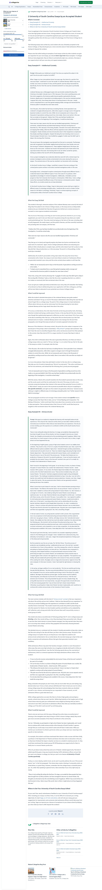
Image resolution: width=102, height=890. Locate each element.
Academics (57, 6)
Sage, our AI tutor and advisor (48, 798)
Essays (29, 6)
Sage (37, 2)
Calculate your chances (86, 2)
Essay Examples (60, 11)
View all (58, 857)
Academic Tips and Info (55, 878)
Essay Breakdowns (70, 843)
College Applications (20, 6)
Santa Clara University (69, 836)
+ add (22, 47)
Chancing (42, 2)
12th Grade (89, 6)
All (12, 6)
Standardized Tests (37, 6)
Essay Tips (79, 876)
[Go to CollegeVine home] (14, 2)
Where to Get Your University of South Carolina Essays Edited (47, 27)
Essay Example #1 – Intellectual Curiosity (42, 22)
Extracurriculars (48, 6)
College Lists (65, 878)
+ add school (7, 28)
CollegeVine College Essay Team (38, 11)
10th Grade (73, 6)
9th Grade (65, 6)
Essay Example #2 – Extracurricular (40, 24)
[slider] (21, 34)
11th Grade (81, 6)
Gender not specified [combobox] (9, 44)
